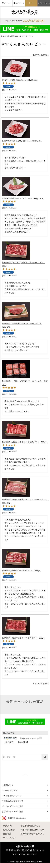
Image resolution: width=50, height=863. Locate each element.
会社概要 (7, 834)
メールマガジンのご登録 (12, 806)
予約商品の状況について (12, 801)
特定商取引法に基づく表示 (32, 830)
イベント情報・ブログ (11, 796)
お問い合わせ (9, 830)
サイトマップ (9, 838)
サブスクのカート (44, 3)
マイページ (20, 3)
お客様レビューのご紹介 (12, 812)
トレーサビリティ (10, 791)
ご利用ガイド (8, 785)
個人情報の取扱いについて (32, 834)
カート (31, 3)
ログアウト (8, 826)
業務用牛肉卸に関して (30, 826)
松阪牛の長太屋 (7, 36)
